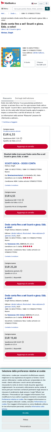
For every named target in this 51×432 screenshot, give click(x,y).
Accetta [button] (25, 413)
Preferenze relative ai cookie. (13, 399)
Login (41, 3)
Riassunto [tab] (7, 98)
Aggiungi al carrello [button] (25, 146)
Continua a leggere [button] (10, 122)
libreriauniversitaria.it (15, 175)
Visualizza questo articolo (12, 131)
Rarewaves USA (13, 244)
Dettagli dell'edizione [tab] (24, 98)
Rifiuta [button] (25, 420)
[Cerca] (47, 8)
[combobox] (28, 8)
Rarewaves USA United (16, 315)
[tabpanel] (24, 112)
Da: (41, 63)
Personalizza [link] (25, 426)
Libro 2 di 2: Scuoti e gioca (11, 29)
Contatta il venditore (11, 185)
